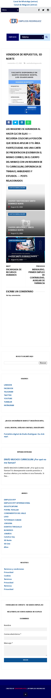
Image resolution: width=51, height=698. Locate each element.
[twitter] (43, 10)
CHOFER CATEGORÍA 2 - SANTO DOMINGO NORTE (21, 228)
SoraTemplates (20, 688)
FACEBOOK (8, 388)
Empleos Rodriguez (37, 688)
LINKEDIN (8, 385)
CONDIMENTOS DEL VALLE (15, 513)
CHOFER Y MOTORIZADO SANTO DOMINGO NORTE (21, 202)
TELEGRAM (8, 392)
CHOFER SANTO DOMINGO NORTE (22, 256)
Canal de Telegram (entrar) (25, 5)
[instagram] (48, 10)
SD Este (7, 544)
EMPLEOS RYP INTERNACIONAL (17, 503)
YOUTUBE (8, 399)
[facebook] (39, 10)
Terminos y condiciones (14, 569)
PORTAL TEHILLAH (11, 510)
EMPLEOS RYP (10, 500)
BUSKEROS (8, 530)
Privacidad (8, 572)
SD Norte (7, 540)
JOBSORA (8, 523)
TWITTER (7, 395)
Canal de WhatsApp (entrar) (25, 2)
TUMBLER (8, 402)
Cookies (7, 576)
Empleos (13, 37)
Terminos (8, 579)
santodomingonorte (34, 63)
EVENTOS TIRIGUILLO (13, 527)
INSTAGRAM (9, 405)
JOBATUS (7, 534)
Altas (6, 547)
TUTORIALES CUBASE (12, 520)
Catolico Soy (9, 537)
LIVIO (6, 517)
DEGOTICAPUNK (11, 506)
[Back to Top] (25, 694)
